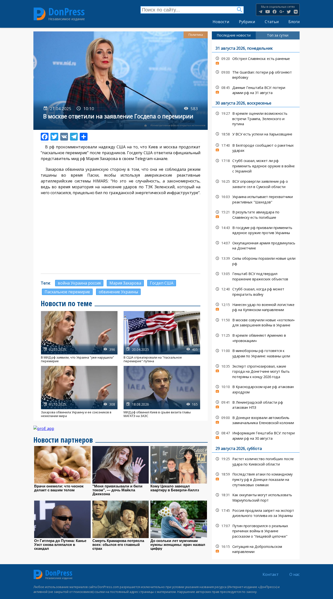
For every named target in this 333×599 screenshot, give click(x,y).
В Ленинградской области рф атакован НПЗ (256, 404)
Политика (195, 35)
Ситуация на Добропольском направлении (256, 549)
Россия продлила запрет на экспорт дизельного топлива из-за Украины (256, 512)
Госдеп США (161, 283)
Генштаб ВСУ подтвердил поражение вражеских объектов (256, 276)
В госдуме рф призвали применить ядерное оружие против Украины (256, 230)
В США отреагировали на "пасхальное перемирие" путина (161, 337)
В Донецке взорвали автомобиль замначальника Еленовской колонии (256, 420)
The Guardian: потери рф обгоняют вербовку (256, 74)
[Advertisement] (121, 234)
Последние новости (234, 35)
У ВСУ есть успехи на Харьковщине (256, 134)
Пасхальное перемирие (67, 292)
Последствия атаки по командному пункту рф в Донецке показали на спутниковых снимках (256, 479)
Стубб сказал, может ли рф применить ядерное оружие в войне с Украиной (256, 165)
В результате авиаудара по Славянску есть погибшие (256, 214)
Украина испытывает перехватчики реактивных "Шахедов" (256, 199)
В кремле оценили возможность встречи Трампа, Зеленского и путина (256, 118)
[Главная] (39, 14)
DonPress (66, 12)
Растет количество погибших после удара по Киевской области (256, 461)
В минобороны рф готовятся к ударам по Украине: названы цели (256, 353)
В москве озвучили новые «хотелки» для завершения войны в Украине (256, 322)
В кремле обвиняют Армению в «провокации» (256, 337)
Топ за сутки (277, 35)
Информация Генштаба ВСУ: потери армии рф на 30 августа (256, 435)
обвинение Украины (118, 292)
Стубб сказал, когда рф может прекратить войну (256, 291)
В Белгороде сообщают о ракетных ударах (256, 147)
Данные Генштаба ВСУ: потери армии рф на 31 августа (256, 90)
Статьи (272, 21)
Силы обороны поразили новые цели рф (256, 260)
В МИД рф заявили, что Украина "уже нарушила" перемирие (79, 337)
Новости (221, 21)
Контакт (271, 574)
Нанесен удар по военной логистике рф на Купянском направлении (256, 307)
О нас (294, 574)
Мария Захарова (125, 283)
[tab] (234, 35)
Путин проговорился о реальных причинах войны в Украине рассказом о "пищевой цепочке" (256, 530)
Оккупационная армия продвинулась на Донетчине (256, 245)
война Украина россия (79, 283)
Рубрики (247, 21)
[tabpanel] (256, 299)
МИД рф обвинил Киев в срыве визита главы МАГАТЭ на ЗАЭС (161, 392)
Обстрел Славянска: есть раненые (256, 60)
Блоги (294, 21)
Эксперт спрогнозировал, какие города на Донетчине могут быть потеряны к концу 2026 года (256, 371)
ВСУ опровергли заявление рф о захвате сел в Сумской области (256, 183)
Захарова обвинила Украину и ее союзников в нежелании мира (79, 392)
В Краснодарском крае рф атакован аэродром (256, 389)
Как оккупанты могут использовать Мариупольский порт (256, 497)
